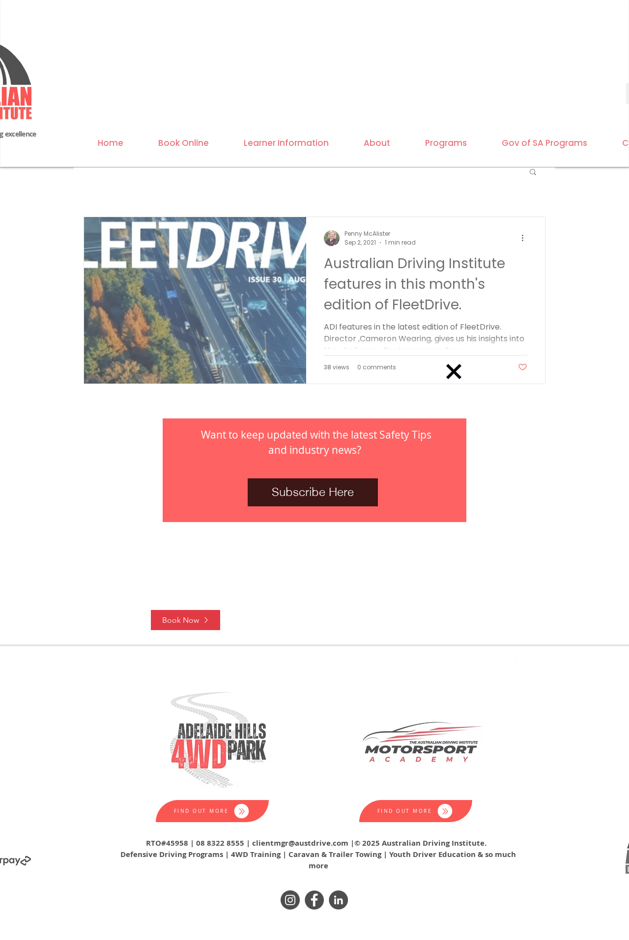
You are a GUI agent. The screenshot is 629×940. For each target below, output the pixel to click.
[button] (453, 371)
